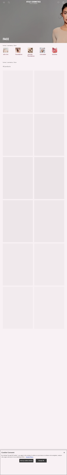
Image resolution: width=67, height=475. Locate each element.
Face (15, 45)
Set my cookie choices (26, 460)
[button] (4, 2)
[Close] (64, 452)
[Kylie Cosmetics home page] (33, 2)
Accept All (41, 460)
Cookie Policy (29, 457)
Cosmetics (10, 45)
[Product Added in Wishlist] (58, 2)
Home (4, 45)
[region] (33, 462)
